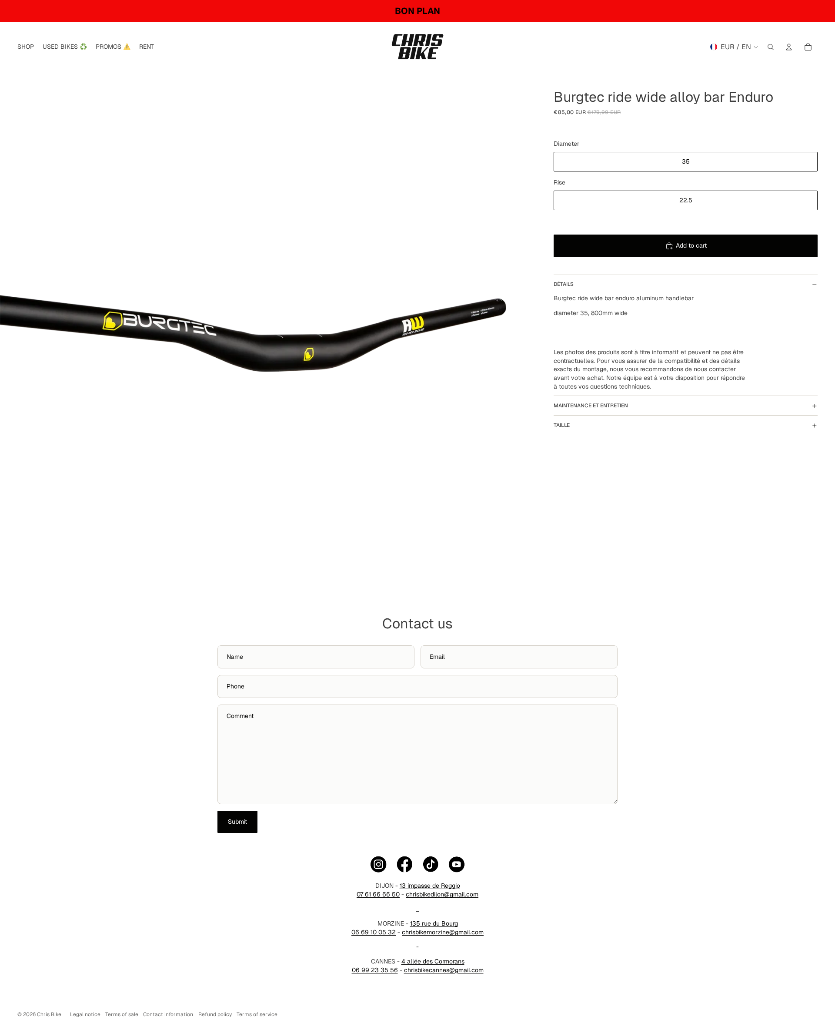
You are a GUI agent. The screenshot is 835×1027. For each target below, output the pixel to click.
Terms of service (257, 1014)
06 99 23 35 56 (375, 970)
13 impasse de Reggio (430, 885)
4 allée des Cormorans (432, 961)
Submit (237, 822)
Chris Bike (49, 1014)
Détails (564, 284)
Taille (562, 425)
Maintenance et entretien (591, 405)
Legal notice (85, 1014)
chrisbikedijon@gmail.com (442, 894)
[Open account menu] (788, 47)
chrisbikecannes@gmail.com (444, 970)
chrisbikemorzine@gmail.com (443, 932)
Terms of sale (121, 1014)
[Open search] (770, 47)
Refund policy (215, 1014)
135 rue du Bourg (434, 923)
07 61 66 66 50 (378, 894)
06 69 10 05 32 (373, 932)
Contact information (168, 1014)
